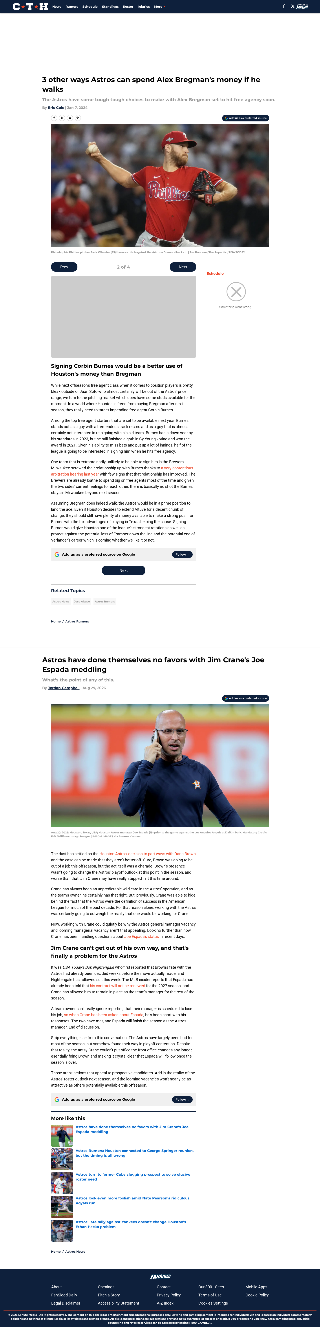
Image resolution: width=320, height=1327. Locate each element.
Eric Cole (56, 108)
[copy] (78, 118)
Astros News (60, 601)
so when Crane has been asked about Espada (103, 1014)
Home (56, 621)
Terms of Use (210, 1295)
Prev (64, 267)
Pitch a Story (109, 1295)
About (56, 1287)
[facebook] (284, 6)
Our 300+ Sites (211, 1287)
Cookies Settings (213, 1303)
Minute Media (27, 1314)
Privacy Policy (169, 1295)
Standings (110, 7)
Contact (164, 1287)
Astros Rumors (105, 601)
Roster (128, 7)
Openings (106, 1287)
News (56, 7)
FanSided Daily (64, 1295)
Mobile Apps (256, 1287)
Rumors (72, 7)
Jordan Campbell (64, 688)
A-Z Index (165, 1303)
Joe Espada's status (141, 936)
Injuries (144, 7)
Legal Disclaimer (65, 1303)
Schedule (90, 7)
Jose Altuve (82, 601)
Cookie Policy (257, 1295)
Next (183, 267)
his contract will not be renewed (117, 985)
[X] (292, 6)
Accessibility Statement (118, 1303)
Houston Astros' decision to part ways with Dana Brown (147, 853)
